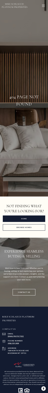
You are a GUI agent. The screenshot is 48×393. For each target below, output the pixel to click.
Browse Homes (24, 227)
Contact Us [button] (24, 292)
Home (24, 219)
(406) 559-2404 (13, 343)
